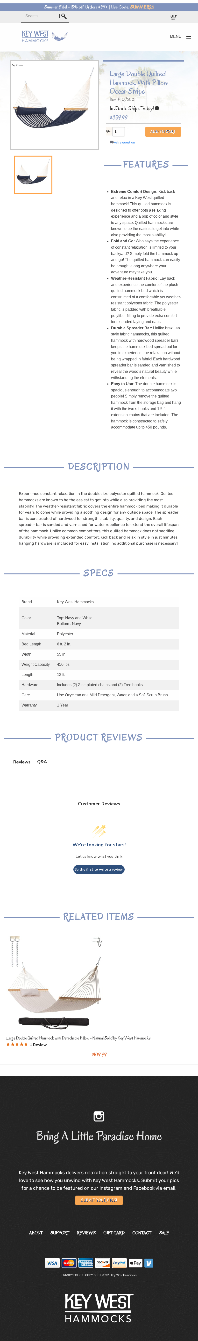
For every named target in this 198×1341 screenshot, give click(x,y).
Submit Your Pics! (99, 1200)
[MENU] (189, 36)
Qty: (108, 131)
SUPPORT (59, 1233)
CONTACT (141, 1233)
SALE (164, 1233)
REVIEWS (86, 1233)
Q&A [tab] (42, 762)
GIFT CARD (114, 1233)
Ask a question (124, 142)
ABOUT (36, 1233)
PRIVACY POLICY (72, 1275)
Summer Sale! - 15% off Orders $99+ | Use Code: (99, 7)
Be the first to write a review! (99, 869)
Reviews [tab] (21, 762)
